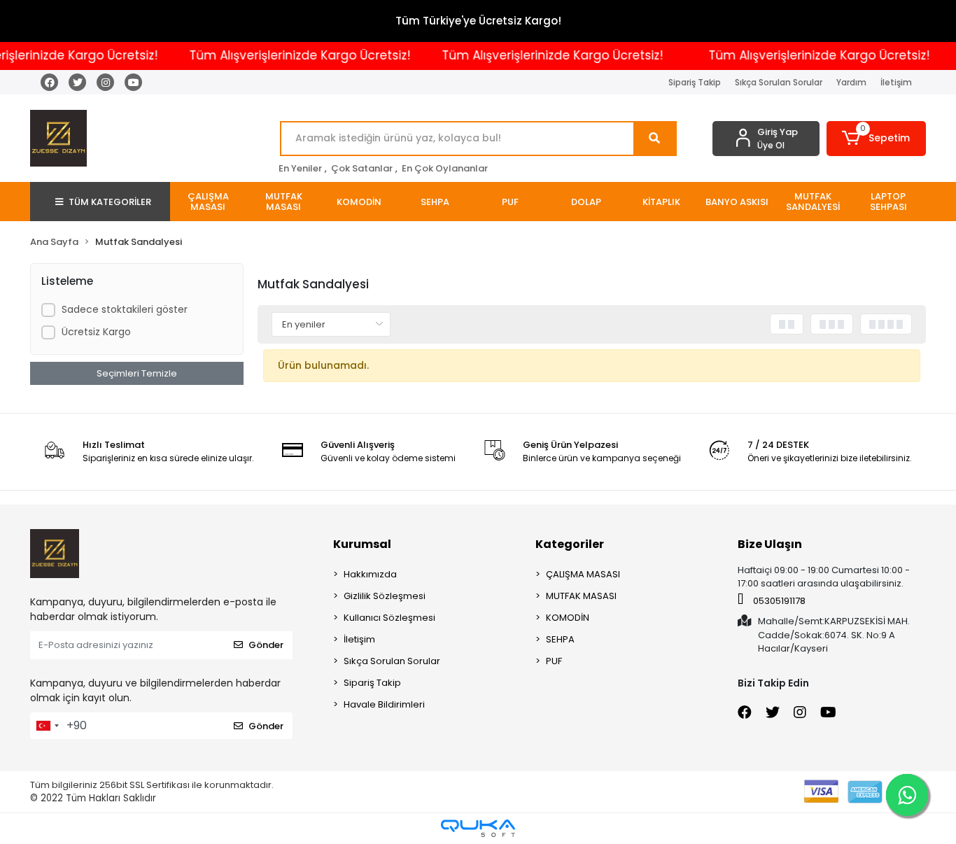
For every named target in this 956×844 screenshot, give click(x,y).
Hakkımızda (370, 574)
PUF (554, 661)
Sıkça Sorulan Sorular (778, 82)
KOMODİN (567, 617)
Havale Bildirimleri (384, 704)
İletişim (896, 82)
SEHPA (560, 639)
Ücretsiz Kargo (96, 332)
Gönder (265, 645)
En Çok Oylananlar (445, 168)
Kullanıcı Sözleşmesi (389, 617)
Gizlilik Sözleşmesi (385, 596)
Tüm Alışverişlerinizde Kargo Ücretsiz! (290, 55)
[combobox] (47, 725)
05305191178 (778, 600)
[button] (877, 138)
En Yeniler (300, 168)
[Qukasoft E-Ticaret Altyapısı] (478, 828)
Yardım (851, 82)
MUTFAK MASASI (581, 596)
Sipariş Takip (694, 82)
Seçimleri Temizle (137, 373)
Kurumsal (362, 544)
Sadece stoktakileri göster (125, 309)
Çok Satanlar (362, 168)
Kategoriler (569, 544)
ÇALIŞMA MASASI (583, 574)
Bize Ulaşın (770, 544)
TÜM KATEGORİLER (110, 202)
